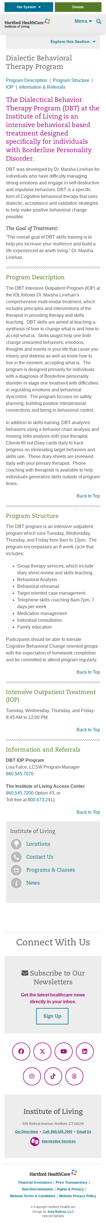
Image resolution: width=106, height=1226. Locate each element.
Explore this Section (70, 41)
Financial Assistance (35, 1182)
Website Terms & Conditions (32, 1196)
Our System (27, 7)
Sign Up (52, 1016)
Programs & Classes (50, 870)
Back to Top (88, 496)
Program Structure (71, 80)
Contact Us (39, 857)
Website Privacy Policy (77, 1196)
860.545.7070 (20, 773)
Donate (78, 7)
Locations (38, 844)
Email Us (84, 1132)
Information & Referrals (42, 87)
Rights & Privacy (70, 1189)
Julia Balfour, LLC (60, 1211)
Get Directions (26, 1132)
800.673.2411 (41, 799)
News (33, 883)
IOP (10, 87)
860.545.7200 (20, 793)
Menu (82, 21)
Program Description (26, 80)
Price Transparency (71, 1182)
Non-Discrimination (37, 1189)
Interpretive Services (59, 1141)
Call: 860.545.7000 (57, 1132)
